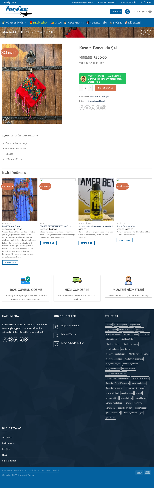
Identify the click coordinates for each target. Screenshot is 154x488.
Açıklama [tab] (7, 135)
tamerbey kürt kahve (135, 388)
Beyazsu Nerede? (70, 325)
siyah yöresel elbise (140, 378)
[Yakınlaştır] (6, 120)
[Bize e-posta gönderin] (150, 3)
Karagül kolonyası (113, 334)
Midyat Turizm (68, 334)
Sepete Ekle (105, 87)
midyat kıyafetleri (130, 363)
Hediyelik (39, 22)
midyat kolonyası (113, 363)
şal (141, 412)
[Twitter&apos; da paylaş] (87, 107)
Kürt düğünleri (112, 339)
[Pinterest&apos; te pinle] (98, 107)
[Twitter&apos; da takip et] (147, 3)
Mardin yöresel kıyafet (138, 354)
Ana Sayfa (9, 32)
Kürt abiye (144, 334)
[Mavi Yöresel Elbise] (19, 199)
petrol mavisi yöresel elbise (117, 378)
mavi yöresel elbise (114, 359)
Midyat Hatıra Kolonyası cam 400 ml (96, 226)
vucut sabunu (127, 393)
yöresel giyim (126, 398)
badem (109, 324)
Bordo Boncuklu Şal (126, 226)
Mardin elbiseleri (113, 344)
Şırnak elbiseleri (113, 412)
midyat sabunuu (113, 368)
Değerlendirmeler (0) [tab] (26, 135)
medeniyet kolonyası (134, 359)
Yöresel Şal (45, 32)
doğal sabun (135, 324)
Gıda (58, 22)
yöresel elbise (112, 398)
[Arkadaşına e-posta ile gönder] (92, 107)
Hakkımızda (8, 443)
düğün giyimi (111, 329)
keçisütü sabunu (131, 334)
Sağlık (117, 22)
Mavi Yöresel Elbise (11, 226)
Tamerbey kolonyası (114, 388)
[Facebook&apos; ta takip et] (142, 3)
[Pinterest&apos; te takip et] (26, 339)
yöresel (138, 393)
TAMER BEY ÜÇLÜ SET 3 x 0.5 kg (55, 226)
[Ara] (127, 11)
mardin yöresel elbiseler (116, 354)
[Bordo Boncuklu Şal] (134, 199)
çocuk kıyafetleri (125, 408)
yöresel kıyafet (140, 398)
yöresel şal (110, 408)
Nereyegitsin (98, 22)
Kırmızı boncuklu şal (96, 101)
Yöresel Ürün (15, 22)
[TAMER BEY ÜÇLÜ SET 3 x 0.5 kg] (57, 199)
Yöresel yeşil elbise (114, 403)
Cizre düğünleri (120, 324)
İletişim (6, 448)
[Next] (151, 224)
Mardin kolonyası (130, 344)
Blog (4, 454)
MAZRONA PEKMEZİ (72, 342)
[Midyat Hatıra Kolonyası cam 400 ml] (96, 199)
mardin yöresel (127, 349)
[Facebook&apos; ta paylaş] (82, 107)
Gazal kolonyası (126, 329)
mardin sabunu (112, 349)
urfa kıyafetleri (112, 393)
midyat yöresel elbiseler (116, 373)
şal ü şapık (110, 417)
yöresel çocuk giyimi (133, 403)
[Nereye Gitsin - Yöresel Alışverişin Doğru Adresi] (17, 11)
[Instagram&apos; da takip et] (144, 3)
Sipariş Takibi (9, 460)
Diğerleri (134, 22)
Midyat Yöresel (128, 368)
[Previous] (2, 224)
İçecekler (74, 22)
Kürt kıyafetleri (127, 339)
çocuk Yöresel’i (141, 408)
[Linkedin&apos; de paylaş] (103, 107)
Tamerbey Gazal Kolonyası (117, 383)
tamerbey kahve (138, 383)
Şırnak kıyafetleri (129, 412)
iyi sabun (139, 329)
